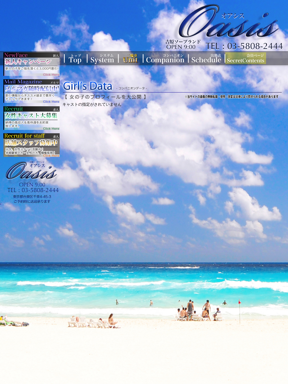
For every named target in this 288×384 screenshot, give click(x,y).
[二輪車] (129, 58)
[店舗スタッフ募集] (31, 145)
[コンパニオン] (164, 58)
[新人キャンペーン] (31, 64)
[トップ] (75, 58)
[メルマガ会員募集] (31, 91)
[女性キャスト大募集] (31, 118)
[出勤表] (205, 58)
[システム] (101, 58)
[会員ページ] (245, 58)
